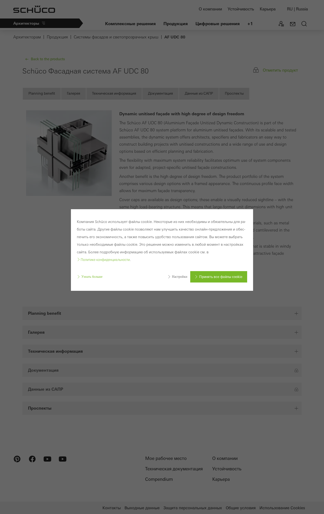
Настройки (179, 276)
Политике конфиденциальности (105, 260)
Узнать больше (91, 276)
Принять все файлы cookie (220, 277)
